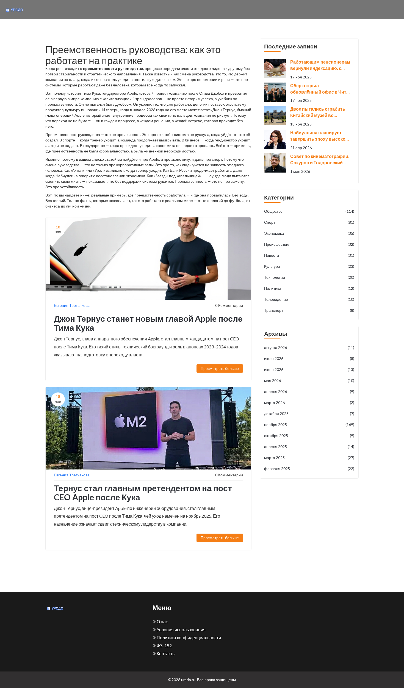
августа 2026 (309, 347)
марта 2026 (309, 402)
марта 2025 (309, 457)
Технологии (309, 277)
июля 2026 (309, 358)
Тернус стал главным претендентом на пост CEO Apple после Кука (143, 492)
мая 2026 (309, 380)
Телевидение (309, 299)
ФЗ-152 (164, 645)
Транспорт (309, 310)
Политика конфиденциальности (188, 637)
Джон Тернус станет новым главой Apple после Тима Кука (148, 322)
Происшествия (309, 244)
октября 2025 (309, 435)
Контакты (166, 653)
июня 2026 (309, 369)
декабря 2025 (309, 413)
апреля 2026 (309, 391)
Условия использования (181, 629)
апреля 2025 (309, 446)
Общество (309, 211)
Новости (309, 255)
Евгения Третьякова (72, 305)
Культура (309, 266)
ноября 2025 (309, 424)
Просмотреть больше (220, 368)
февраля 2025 (309, 468)
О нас (162, 621)
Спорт (309, 222)
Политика (309, 288)
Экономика (309, 233)
